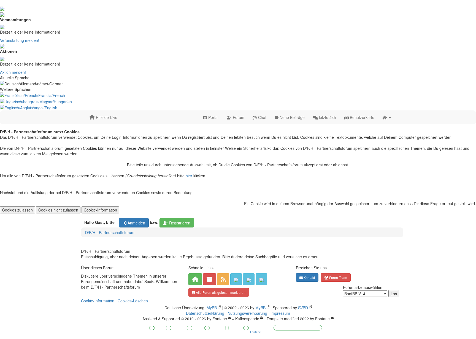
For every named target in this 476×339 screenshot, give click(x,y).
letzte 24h (327, 117)
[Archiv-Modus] (209, 279)
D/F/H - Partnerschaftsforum (109, 232)
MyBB (212, 307)
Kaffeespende (247, 318)
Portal (212, 117)
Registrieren (179, 223)
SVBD (303, 307)
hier (189, 175)
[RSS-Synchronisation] (223, 279)
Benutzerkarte (361, 117)
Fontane (219, 318)
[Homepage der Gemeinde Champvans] (236, 279)
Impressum (280, 313)
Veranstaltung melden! (19, 40)
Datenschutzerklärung (205, 313)
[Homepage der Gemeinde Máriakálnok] (261, 279)
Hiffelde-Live (106, 117)
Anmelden (135, 223)
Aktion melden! (13, 72)
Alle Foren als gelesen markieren (220, 292)
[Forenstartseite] (195, 279)
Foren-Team (337, 277)
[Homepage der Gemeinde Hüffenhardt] (249, 279)
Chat (261, 117)
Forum (238, 117)
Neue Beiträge (291, 117)
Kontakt (309, 277)
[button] (386, 117)
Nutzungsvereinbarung (247, 313)
